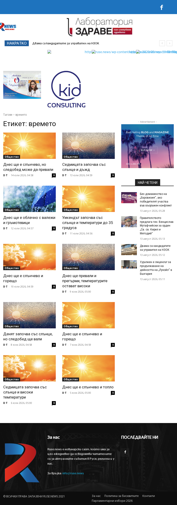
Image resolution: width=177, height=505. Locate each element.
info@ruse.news (73, 473)
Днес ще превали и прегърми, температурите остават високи (84, 280)
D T (5, 175)
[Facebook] (161, 8)
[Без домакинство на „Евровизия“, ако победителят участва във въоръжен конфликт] (129, 197)
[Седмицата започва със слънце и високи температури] (29, 368)
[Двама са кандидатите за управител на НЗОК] (129, 249)
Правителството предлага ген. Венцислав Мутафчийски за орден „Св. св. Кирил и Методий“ (157, 225)
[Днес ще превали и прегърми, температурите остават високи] (88, 257)
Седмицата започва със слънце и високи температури (25, 392)
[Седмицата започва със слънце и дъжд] (88, 146)
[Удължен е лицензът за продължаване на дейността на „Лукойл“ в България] (129, 265)
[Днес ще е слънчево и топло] (88, 368)
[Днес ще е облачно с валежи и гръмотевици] (29, 199)
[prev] (162, 43)
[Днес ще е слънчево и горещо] (29, 257)
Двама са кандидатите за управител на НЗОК (65, 43)
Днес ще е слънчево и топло (88, 387)
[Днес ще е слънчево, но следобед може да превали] (29, 146)
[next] (169, 43)
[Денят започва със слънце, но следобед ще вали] (29, 315)
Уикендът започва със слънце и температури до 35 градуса (87, 222)
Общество (12, 156)
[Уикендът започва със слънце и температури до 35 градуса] (88, 199)
